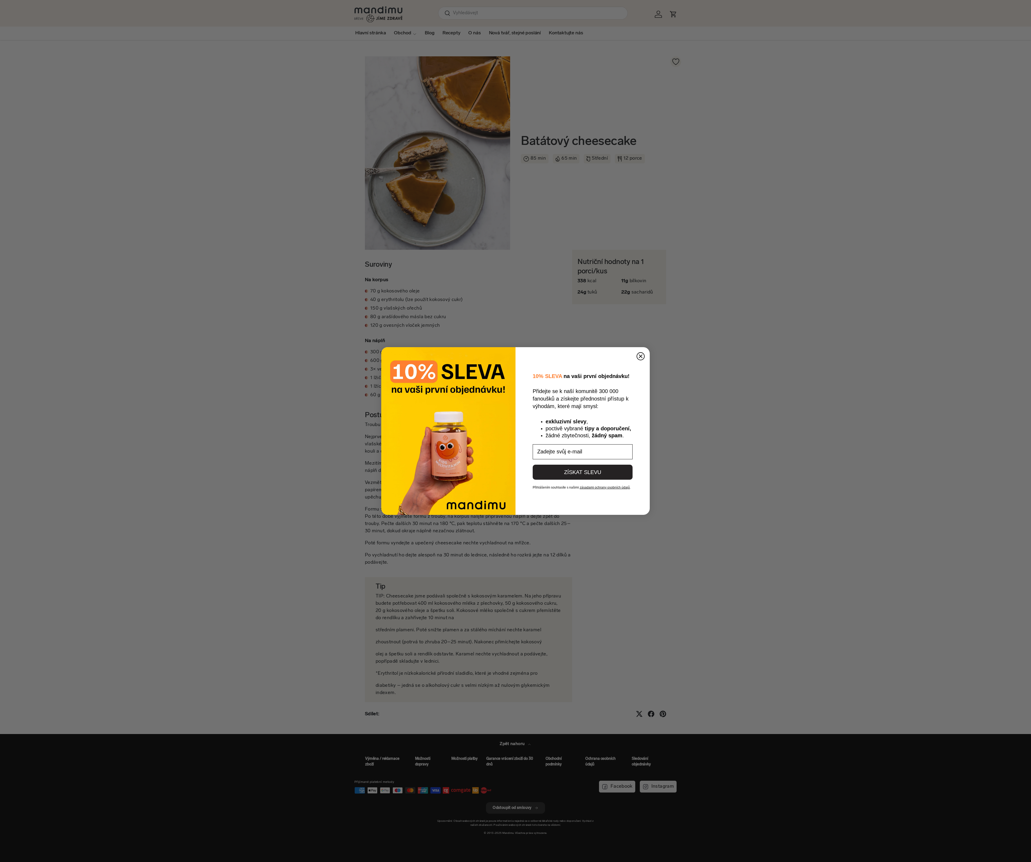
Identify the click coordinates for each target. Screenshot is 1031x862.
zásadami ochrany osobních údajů (605, 487)
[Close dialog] (640, 356)
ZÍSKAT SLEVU (582, 472)
